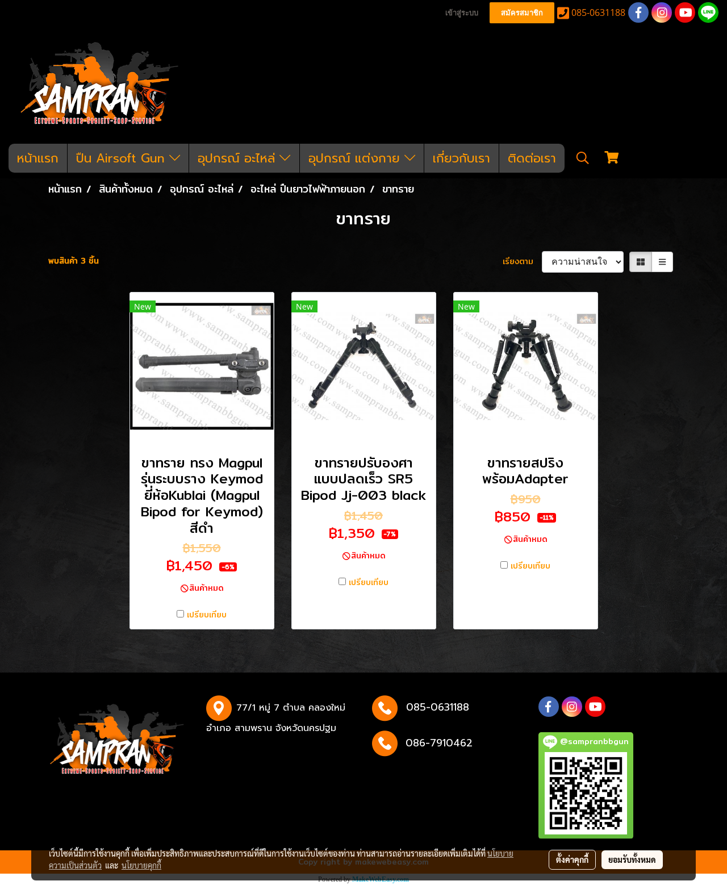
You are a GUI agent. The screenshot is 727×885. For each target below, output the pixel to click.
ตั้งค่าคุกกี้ (572, 859)
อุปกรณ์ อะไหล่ (238, 158)
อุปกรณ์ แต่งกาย (356, 158)
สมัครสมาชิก (522, 13)
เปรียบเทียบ (207, 615)
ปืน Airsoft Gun (122, 158)
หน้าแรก (38, 158)
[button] (582, 158)
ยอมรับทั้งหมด (632, 859)
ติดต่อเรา (532, 158)
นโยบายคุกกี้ (141, 865)
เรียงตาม (522, 262)
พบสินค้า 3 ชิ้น (73, 261)
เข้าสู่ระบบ (461, 13)
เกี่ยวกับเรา (461, 158)
